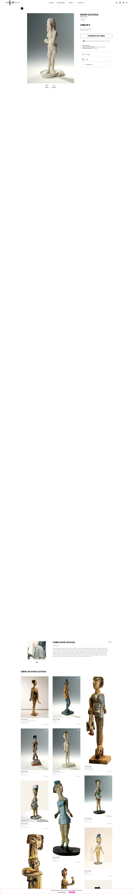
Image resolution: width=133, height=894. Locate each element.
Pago (87, 59)
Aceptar (72, 892)
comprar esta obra (96, 36)
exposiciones (61, 3)
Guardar (47, 87)
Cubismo (83, 19)
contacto (81, 3)
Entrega (88, 54)
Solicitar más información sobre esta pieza (97, 41)
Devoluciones (89, 64)
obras (71, 3)
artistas (51, 3)
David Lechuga (89, 14)
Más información (62, 892)
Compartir (53, 87)
